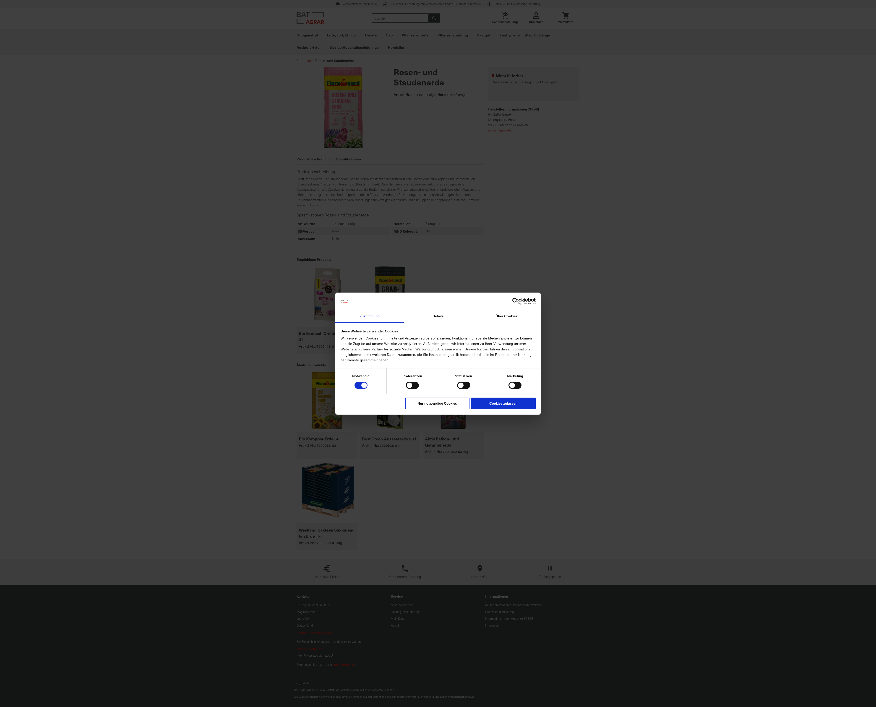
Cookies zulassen (503, 403)
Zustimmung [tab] (370, 316)
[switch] (412, 385)
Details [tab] (438, 316)
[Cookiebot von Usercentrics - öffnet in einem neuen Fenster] (516, 301)
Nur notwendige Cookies (437, 403)
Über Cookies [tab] (506, 316)
